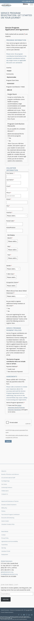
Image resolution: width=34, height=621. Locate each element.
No (10, 141)
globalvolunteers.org (7, 572)
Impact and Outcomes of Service (9, 501)
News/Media (4, 531)
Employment (4, 554)
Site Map (3, 548)
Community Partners (6, 487)
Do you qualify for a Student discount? (16, 130)
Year (8, 255)
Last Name (9, 180)
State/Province (10, 227)
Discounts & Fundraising (7, 517)
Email (8, 186)
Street (8, 199)
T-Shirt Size (10, 274)
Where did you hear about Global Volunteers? (16, 292)
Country (8, 67)
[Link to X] (21, 614)
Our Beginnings (5, 481)
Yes (10, 138)
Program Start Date (12, 80)
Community (10, 74)
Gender (8, 265)
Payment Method (11, 366)
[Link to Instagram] (26, 614)
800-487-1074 (29, 1)
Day (8, 246)
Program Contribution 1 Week (15, 87)
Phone (8, 192)
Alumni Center (5, 521)
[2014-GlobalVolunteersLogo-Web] (14, 5)
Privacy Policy (5, 538)
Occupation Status (12, 282)
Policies (3, 511)
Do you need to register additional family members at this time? (15, 303)
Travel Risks (4, 544)
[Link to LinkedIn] (29, 614)
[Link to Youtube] (24, 614)
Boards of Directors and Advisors (10, 474)
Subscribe (6, 599)
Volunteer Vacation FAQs (7, 524)
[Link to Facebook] (18, 614)
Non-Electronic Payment (15, 371)
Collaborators (5, 491)
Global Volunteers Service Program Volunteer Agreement (16, 408)
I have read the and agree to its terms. (18, 409)
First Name (10, 173)
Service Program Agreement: (15, 402)
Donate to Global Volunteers (8, 504)
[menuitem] (30, 4)
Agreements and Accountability (9, 541)
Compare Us (4, 494)
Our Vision (4, 484)
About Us (3, 471)
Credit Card (11, 369)
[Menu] (30, 4)
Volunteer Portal (5, 551)
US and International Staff (8, 477)
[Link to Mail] (32, 614)
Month (9, 238)
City (7, 206)
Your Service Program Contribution (10, 514)
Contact (3, 535)
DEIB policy (4, 508)
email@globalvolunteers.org (9, 574)
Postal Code (10, 221)
